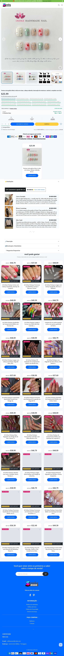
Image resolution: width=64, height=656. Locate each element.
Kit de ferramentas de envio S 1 (24, 101)
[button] (1, 1)
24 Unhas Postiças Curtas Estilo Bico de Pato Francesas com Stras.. (53, 549)
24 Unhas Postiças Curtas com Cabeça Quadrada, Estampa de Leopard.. (10, 286)
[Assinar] (45, 574)
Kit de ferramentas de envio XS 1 (9, 101)
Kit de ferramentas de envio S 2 (24, 104)
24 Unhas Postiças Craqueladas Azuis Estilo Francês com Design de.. (10, 399)
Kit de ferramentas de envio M (36, 98)
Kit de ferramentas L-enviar (50, 98)
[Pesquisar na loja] (58, 5)
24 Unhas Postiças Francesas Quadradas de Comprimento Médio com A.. (11, 511)
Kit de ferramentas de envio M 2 (39, 104)
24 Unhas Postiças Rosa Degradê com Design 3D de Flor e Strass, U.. (10, 436)
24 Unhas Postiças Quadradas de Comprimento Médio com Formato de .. (10, 324)
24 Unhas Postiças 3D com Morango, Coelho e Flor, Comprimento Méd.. (32, 549)
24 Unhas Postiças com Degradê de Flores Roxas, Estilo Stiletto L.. (53, 361)
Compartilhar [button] (6, 127)
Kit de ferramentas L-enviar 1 (54, 101)
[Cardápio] (62, 5)
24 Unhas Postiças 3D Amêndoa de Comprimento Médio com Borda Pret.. (31, 361)
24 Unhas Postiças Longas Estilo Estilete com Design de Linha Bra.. (32, 474)
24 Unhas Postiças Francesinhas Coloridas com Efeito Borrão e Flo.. (32, 436)
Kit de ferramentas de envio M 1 (39, 101)
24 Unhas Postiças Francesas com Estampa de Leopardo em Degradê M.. (31, 399)
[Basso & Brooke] (7, 5)
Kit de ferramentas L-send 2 (54, 104)
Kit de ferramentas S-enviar (22, 98)
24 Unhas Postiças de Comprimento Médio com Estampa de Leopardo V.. (53, 436)
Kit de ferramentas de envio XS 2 (9, 104)
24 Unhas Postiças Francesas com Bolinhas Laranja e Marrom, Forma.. (32, 286)
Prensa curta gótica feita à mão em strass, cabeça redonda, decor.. (32, 170)
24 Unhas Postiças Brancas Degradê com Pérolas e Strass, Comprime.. (53, 474)
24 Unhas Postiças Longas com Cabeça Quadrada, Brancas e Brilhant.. (53, 286)
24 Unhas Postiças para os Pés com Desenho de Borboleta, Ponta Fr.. (10, 549)
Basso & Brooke (34, 650)
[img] (30, 189)
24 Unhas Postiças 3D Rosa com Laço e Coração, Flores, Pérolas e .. (10, 474)
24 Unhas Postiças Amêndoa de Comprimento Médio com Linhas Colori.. (53, 399)
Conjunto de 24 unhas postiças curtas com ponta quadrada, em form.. (53, 324)
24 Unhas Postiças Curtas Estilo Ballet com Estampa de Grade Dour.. (53, 511)
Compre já (46, 124)
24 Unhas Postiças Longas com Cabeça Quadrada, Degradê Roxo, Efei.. (10, 361)
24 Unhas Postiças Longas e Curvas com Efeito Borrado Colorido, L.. (32, 324)
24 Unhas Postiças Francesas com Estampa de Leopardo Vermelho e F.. (32, 511)
